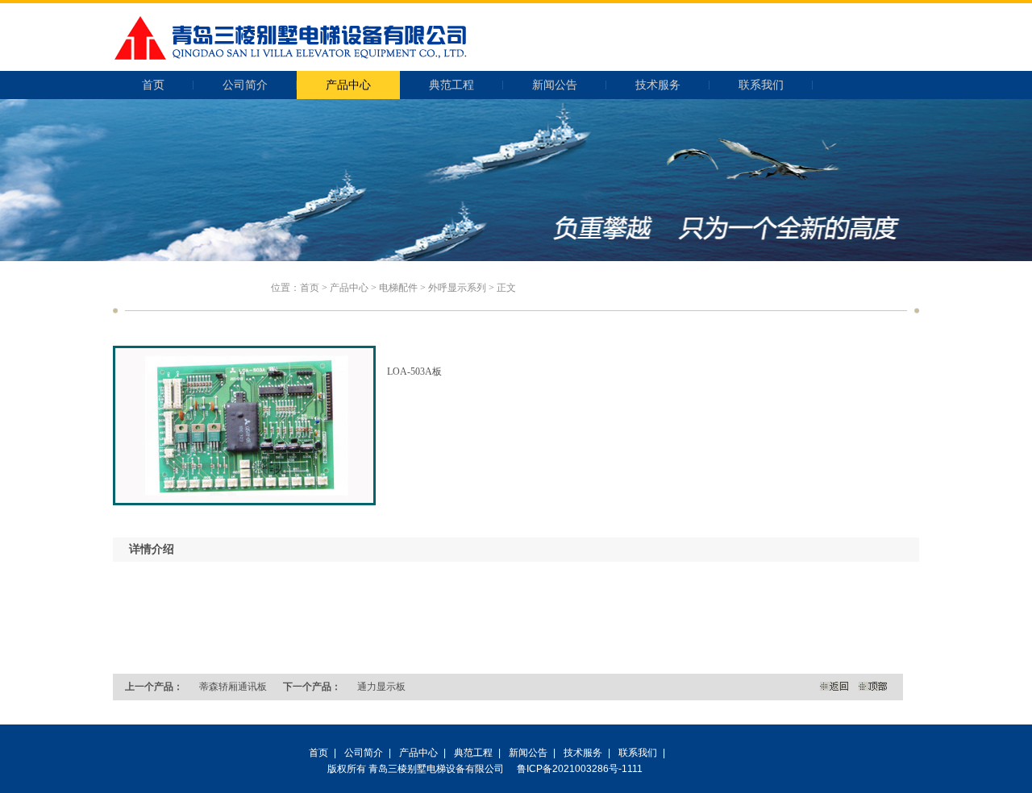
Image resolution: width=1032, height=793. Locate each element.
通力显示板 (381, 686)
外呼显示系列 (457, 287)
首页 (153, 85)
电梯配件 (398, 287)
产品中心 (348, 85)
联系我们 (761, 85)
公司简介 (245, 85)
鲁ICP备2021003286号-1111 (580, 768)
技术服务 (657, 85)
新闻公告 (554, 85)
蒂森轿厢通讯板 (233, 686)
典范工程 (451, 85)
